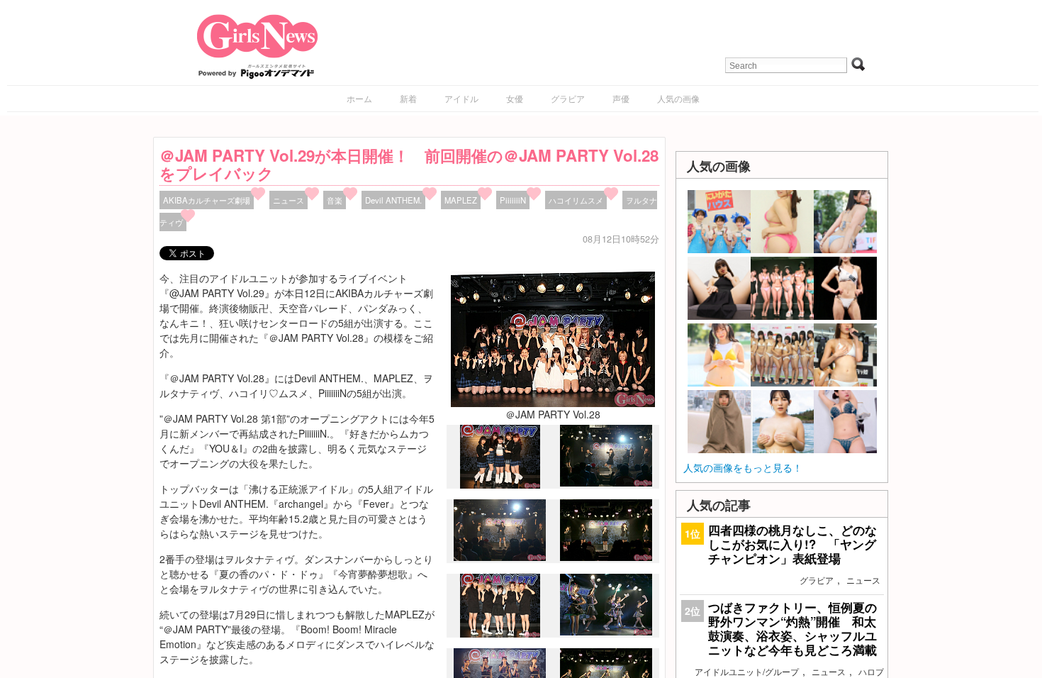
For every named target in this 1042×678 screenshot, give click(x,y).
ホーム (359, 98)
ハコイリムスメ (576, 200)
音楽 (334, 200)
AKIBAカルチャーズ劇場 (206, 200)
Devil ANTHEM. (393, 200)
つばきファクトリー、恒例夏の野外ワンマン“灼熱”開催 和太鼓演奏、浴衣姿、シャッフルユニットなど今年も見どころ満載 (792, 628)
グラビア (568, 98)
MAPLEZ (460, 200)
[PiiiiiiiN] (500, 485)
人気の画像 (678, 98)
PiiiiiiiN (513, 200)
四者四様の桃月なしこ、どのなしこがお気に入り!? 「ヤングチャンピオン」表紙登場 (792, 544)
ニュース (288, 200)
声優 (620, 98)
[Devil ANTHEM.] (500, 634)
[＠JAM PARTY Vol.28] (553, 337)
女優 (514, 98)
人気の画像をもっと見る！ (742, 467)
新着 (408, 98)
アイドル (461, 98)
